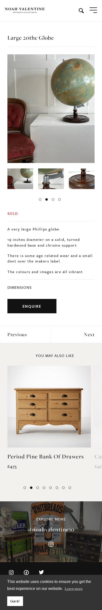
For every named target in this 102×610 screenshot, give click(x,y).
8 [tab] (70, 487)
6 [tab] (57, 487)
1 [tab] (40, 199)
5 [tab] (50, 487)
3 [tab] (53, 199)
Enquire (32, 306)
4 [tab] (59, 199)
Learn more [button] (74, 588)
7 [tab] (63, 487)
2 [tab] (46, 199)
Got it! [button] (15, 601)
